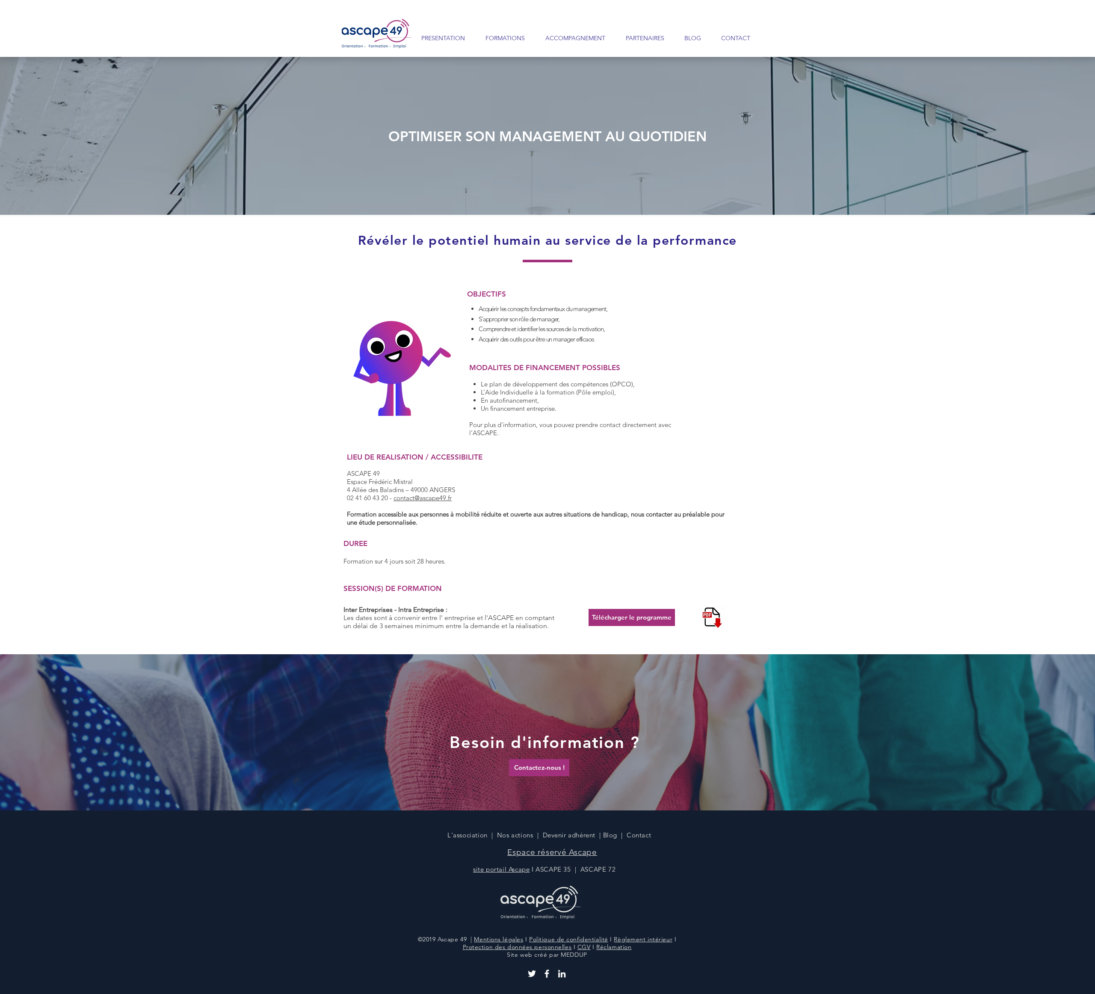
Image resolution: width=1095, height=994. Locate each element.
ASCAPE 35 (553, 869)
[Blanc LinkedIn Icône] (561, 973)
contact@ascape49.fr (423, 498)
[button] (501, 38)
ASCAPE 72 (599, 869)
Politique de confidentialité (568, 939)
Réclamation (613, 947)
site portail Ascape (501, 869)
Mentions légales (498, 939)
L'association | (472, 835)
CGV (584, 947)
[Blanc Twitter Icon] (532, 973)
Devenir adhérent (569, 835)
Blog (610, 835)
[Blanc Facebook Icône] (547, 973)
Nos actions (515, 835)
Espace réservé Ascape (552, 852)
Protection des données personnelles (517, 947)
